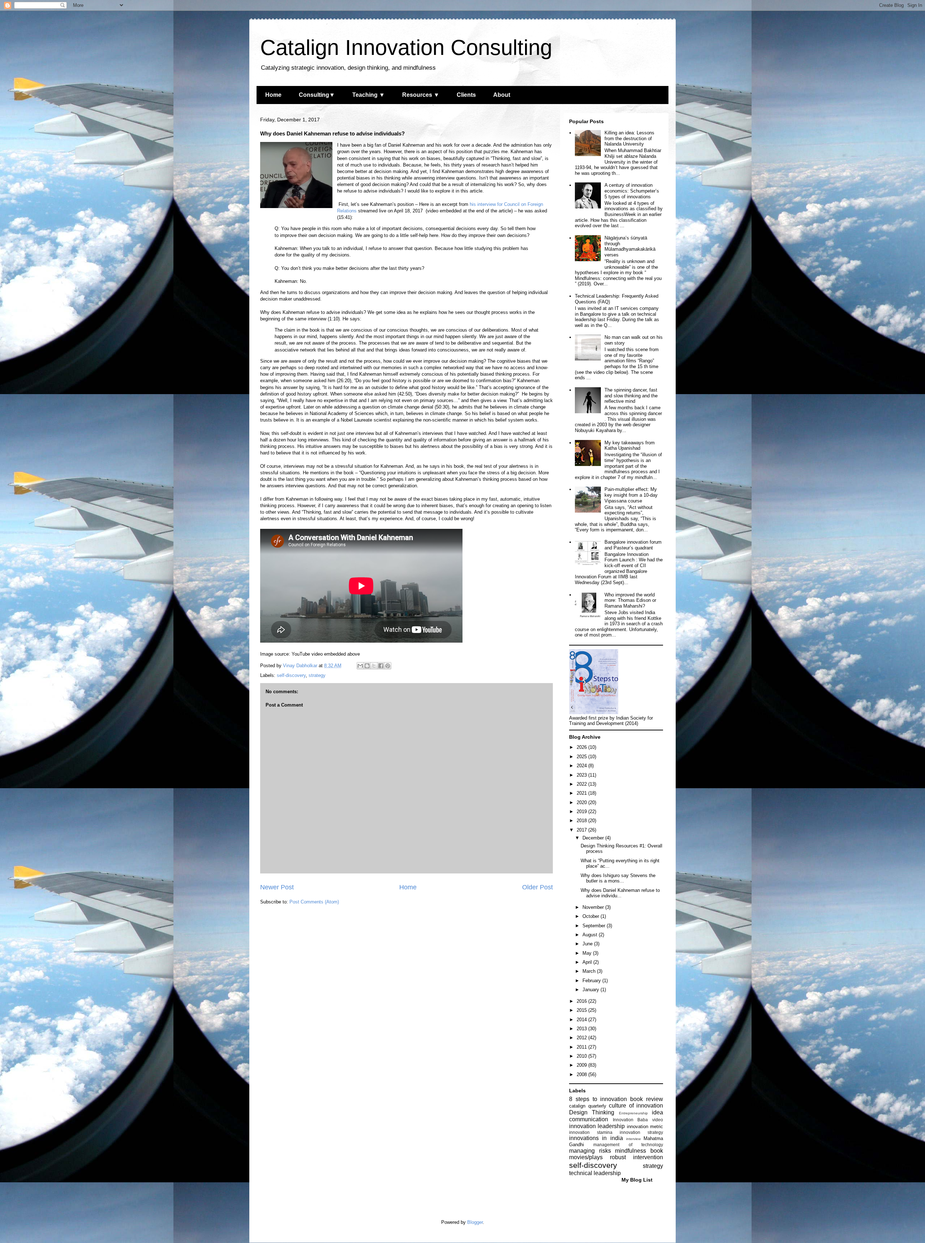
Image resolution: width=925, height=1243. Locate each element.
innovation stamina (590, 1132)
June (588, 943)
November (593, 907)
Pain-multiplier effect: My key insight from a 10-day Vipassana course (631, 495)
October (591, 916)
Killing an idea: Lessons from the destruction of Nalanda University (629, 138)
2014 (582, 1019)
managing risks (590, 1151)
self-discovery (291, 675)
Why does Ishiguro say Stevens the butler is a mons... (618, 878)
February (592, 980)
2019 (582, 811)
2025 (582, 756)
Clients (466, 95)
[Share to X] (374, 665)
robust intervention (636, 1157)
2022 (582, 784)
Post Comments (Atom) (314, 902)
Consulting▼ (317, 95)
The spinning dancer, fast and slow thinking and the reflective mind (631, 395)
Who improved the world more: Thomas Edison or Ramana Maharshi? (630, 600)
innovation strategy (641, 1132)
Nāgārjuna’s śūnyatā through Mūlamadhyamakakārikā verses (630, 246)
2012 (582, 1037)
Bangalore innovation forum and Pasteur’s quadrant (633, 545)
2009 (582, 1065)
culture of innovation (636, 1105)
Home (273, 95)
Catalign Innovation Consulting (406, 47)
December (593, 838)
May (587, 953)
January (591, 989)
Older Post (537, 887)
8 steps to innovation (598, 1099)
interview (633, 1139)
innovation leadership (597, 1126)
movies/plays (586, 1157)
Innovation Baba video (638, 1119)
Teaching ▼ (368, 95)
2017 (582, 830)
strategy (317, 675)
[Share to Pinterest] (387, 665)
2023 (582, 775)
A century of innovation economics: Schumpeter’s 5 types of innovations (632, 190)
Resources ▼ (420, 95)
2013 (582, 1028)
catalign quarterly (587, 1106)
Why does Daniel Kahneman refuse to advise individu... (620, 893)
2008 (582, 1074)
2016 (582, 1001)
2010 (582, 1056)
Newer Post (277, 887)
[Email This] (360, 665)
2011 (582, 1047)
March (589, 971)
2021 (582, 793)
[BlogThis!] (367, 665)
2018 (582, 820)
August (590, 934)
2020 (582, 802)
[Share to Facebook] (380, 665)
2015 (582, 1010)
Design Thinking (591, 1112)
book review (646, 1099)
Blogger (475, 1222)
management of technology (628, 1144)
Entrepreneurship (633, 1113)
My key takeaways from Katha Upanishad (630, 445)
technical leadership (595, 1173)
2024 (582, 765)
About (501, 95)
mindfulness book (639, 1151)
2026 (582, 747)
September (594, 925)
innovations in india (596, 1138)
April (587, 962)
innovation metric (645, 1126)
